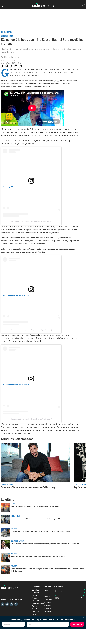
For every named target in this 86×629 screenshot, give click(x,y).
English (82, 5)
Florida (9, 32)
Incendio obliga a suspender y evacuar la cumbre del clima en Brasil (35, 506)
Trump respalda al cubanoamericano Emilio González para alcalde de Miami (38, 556)
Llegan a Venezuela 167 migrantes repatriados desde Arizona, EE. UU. (35, 519)
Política (14, 529)
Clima (13, 504)
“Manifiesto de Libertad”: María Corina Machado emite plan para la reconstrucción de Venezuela (45, 543)
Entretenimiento (7, 36)
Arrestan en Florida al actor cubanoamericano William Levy (28, 487)
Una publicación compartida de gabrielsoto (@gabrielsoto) (31, 221)
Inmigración (15, 516)
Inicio (3, 32)
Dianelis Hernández (11, 57)
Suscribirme (77, 624)
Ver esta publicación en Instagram (16, 187)
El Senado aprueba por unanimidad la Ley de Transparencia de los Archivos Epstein (40, 531)
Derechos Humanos (17, 541)
